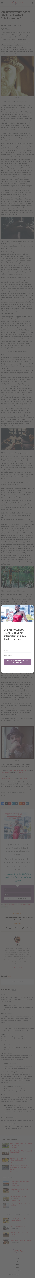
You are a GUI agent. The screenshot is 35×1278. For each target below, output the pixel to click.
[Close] (31, 607)
